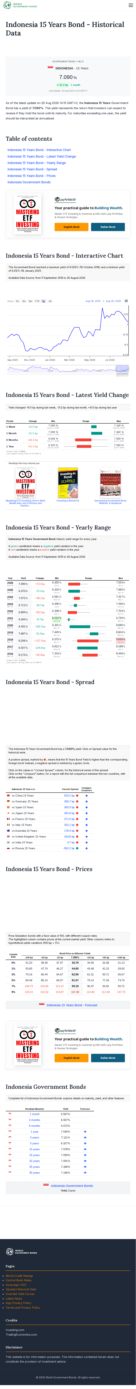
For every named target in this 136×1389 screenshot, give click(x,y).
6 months (34, 1125)
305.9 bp (69, 807)
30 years (34, 1172)
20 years (34, 1160)
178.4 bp (69, 830)
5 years (34, 1143)
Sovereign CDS (16, 1285)
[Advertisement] (68, 48)
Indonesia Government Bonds (72, 1186)
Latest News (14, 1298)
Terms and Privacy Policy (23, 1307)
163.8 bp (69, 836)
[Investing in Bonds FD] (68, 483)
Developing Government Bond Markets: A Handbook (110, 501)
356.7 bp (69, 801)
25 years (34, 1166)
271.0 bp (69, 818)
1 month (34, 1114)
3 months (34, 1119)
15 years (34, 1155)
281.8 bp (69, 813)
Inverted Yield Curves (20, 1294)
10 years (34, 1149)
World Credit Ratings (19, 1276)
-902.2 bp (69, 848)
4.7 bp (71, 842)
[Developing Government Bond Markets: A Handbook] (110, 483)
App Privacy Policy (18, 1303)
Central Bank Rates (18, 1280)
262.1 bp (69, 824)
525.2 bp (69, 795)
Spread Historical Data (21, 1289)
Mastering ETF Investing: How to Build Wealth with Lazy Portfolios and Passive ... (25, 503)
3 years (34, 1137)
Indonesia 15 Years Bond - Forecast (72, 1005)
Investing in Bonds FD (68, 500)
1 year (34, 1131)
